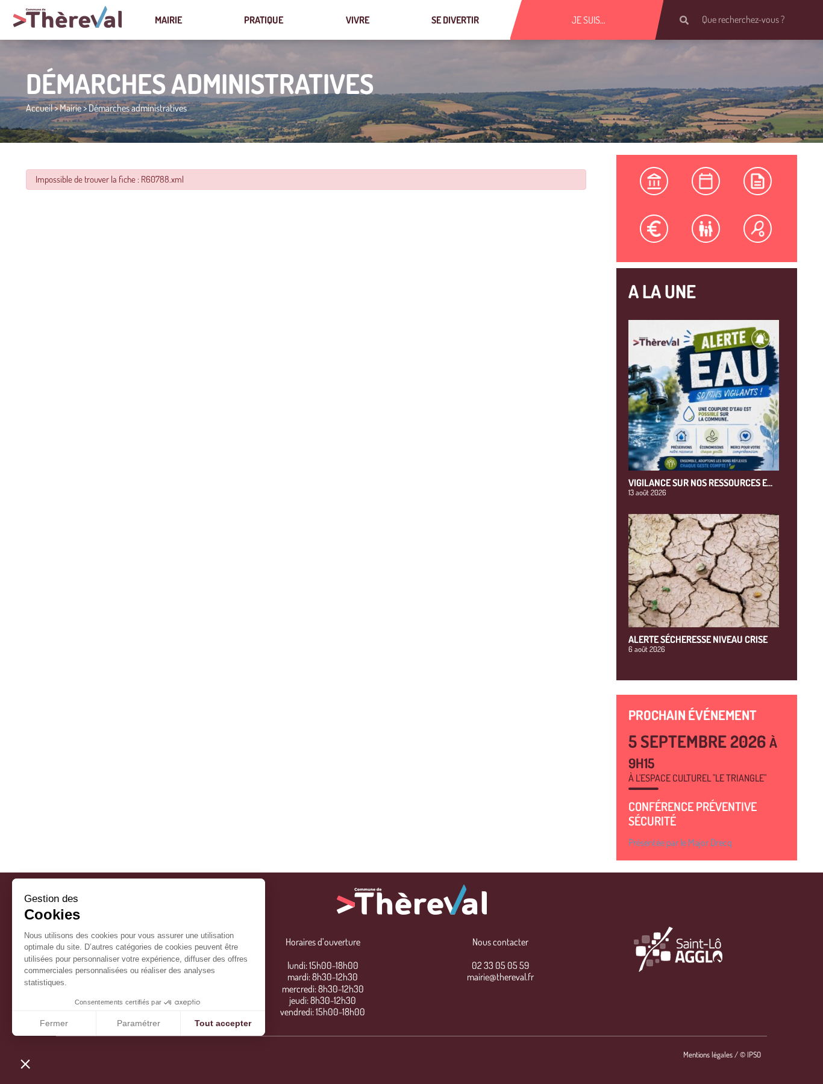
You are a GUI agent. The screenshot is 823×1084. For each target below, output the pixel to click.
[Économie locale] (654, 229)
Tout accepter (223, 1023)
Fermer (54, 1023)
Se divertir (455, 20)
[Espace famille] (706, 229)
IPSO (754, 1054)
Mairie (168, 20)
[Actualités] (758, 181)
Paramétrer (138, 1023)
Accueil (39, 108)
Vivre (357, 20)
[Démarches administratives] (654, 181)
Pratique (263, 20)
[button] (25, 1063)
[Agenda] (706, 181)
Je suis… (589, 20)
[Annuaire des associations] (758, 229)
